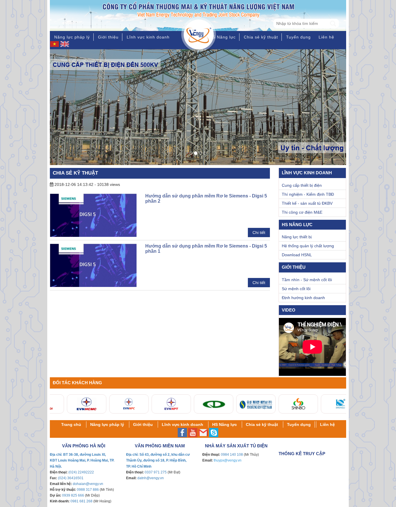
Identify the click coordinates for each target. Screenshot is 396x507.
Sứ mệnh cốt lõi (296, 288)
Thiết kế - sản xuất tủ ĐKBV (307, 203)
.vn (101, 484)
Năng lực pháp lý (72, 37)
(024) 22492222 (81, 472)
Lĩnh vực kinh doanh (148, 37)
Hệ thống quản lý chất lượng (308, 246)
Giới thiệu (108, 37)
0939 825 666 (73, 495)
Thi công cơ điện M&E (302, 212)
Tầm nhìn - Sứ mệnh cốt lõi (307, 279)
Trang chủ (71, 424)
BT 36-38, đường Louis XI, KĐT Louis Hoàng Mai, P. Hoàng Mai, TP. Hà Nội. (82, 460)
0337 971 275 (156, 472)
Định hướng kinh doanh (303, 297)
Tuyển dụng (298, 37)
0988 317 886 (88, 490)
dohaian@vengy (86, 484)
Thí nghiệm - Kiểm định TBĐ (308, 194)
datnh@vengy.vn (150, 478)
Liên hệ (326, 37)
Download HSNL (297, 254)
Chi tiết (259, 232)
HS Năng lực (222, 37)
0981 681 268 (81, 501)
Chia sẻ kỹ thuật (261, 37)
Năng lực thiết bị (297, 237)
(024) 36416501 (70, 478)
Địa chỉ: (56, 455)
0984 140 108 (232, 455)
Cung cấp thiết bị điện (302, 185)
